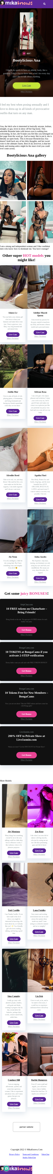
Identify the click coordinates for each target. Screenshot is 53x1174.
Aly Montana (14, 831)
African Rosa (40, 392)
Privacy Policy (14, 1154)
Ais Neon (13, 557)
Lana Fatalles (39, 910)
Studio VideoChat (29, 1158)
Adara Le (12, 313)
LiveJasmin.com (27, 732)
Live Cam (26, 85)
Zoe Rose (39, 831)
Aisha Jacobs (40, 557)
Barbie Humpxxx (39, 1080)
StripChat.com (26, 604)
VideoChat (45, 1154)
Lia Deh (39, 996)
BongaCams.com (26, 648)
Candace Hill (14, 1080)
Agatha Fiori (40, 475)
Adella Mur (12, 392)
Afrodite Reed (12, 475)
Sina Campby (13, 996)
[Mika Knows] (16, 4)
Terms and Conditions (31, 1154)
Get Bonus (26, 630)
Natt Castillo (14, 910)
